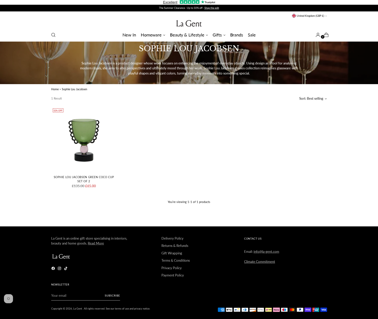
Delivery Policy (172, 238)
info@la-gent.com (266, 251)
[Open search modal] (53, 35)
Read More (96, 243)
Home (55, 89)
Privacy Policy (171, 268)
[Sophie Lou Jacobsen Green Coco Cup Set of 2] (83, 139)
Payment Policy (172, 275)
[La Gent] (189, 23)
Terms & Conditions (175, 260)
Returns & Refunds (174, 246)
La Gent (78, 308)
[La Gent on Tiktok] (66, 269)
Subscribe (112, 295)
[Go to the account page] (316, 35)
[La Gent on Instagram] (59, 269)
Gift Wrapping (171, 253)
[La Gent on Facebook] (53, 269)
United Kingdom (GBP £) (310, 15)
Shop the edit (211, 7)
